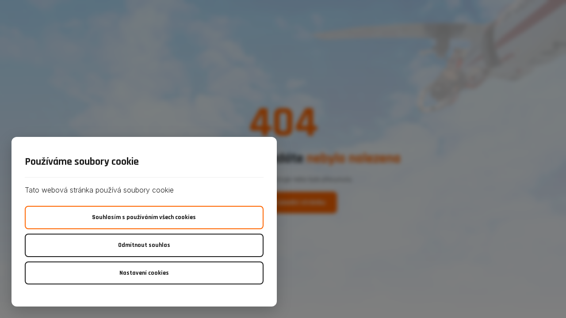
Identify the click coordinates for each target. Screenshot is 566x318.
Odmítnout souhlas (144, 245)
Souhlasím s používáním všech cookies (144, 217)
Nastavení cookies (144, 273)
